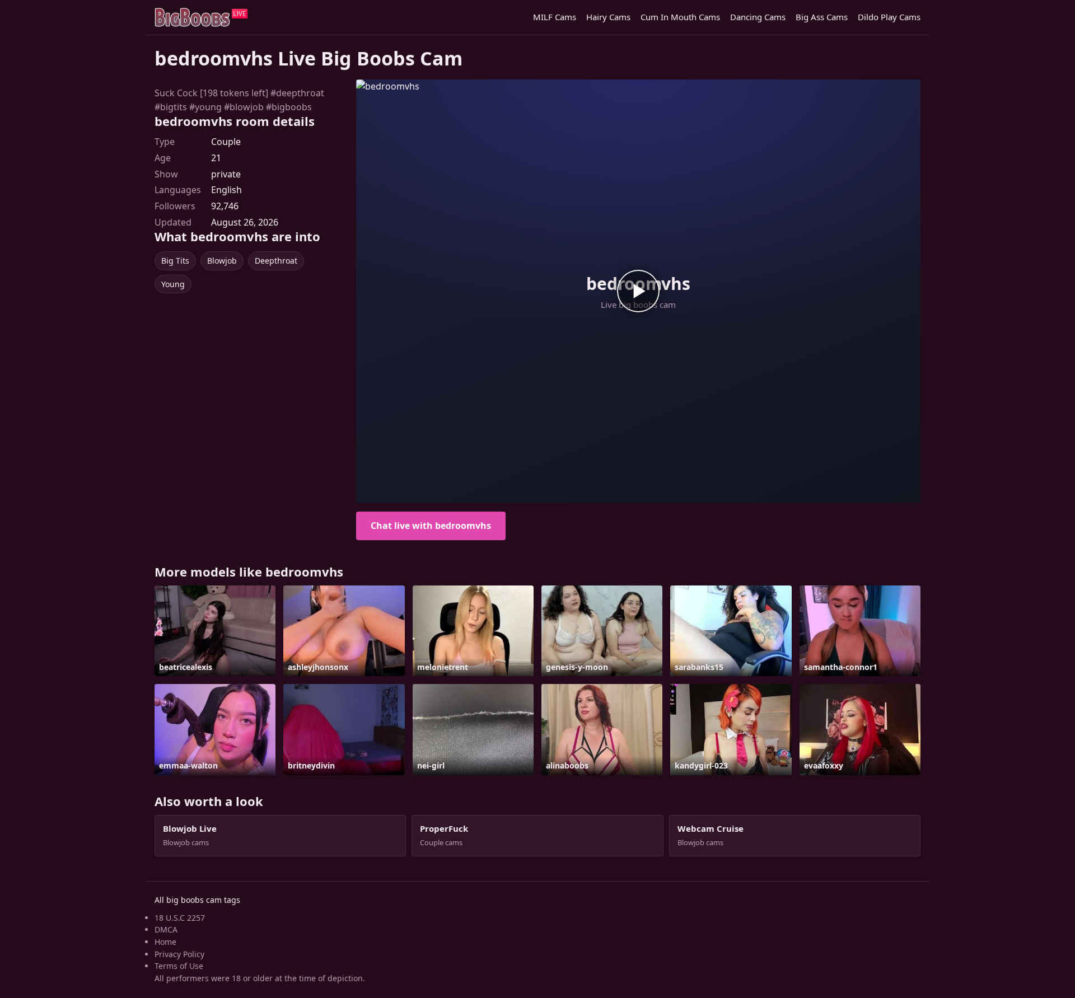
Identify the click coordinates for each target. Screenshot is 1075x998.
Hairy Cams (608, 16)
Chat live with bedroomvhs (431, 525)
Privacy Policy (179, 954)
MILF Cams (554, 16)
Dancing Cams (758, 16)
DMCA (166, 929)
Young (173, 284)
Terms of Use (179, 965)
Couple (226, 141)
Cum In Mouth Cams (680, 16)
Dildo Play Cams (889, 16)
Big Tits (175, 260)
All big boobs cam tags (197, 899)
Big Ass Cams (822, 16)
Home (165, 941)
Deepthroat (276, 260)
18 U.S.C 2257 (180, 917)
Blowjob (222, 260)
